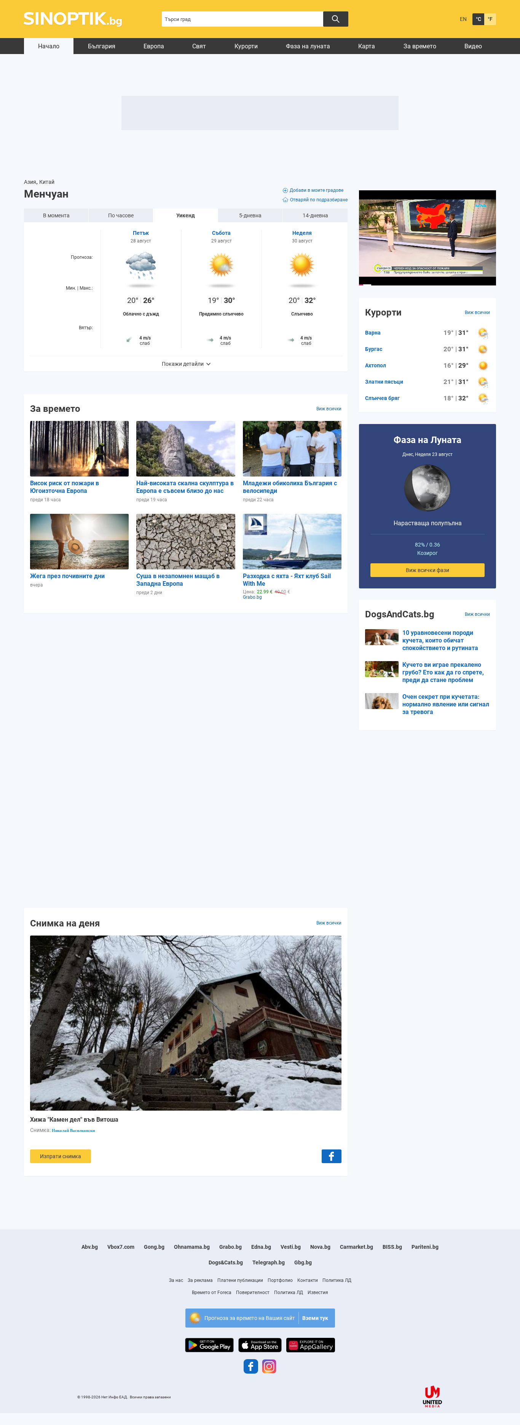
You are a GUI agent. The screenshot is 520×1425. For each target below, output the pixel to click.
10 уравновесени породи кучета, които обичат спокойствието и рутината (440, 640)
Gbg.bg (303, 1262)
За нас (176, 1280)
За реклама (200, 1280)
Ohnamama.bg (192, 1247)
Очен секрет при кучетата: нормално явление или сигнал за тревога (445, 704)
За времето (420, 46)
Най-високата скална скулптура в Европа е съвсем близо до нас (185, 487)
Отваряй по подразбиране (319, 199)
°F (490, 19)
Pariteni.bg (425, 1247)
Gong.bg (154, 1247)
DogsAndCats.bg (399, 614)
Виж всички (328, 408)
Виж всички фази (427, 570)
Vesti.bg (291, 1247)
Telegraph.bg (268, 1262)
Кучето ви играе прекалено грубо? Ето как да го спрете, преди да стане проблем (443, 672)
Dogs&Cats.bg (226, 1262)
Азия (30, 182)
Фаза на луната (308, 46)
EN (463, 19)
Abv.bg (89, 1247)
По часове (121, 215)
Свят (199, 46)
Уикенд (185, 215)
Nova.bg (320, 1247)
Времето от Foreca (211, 1292)
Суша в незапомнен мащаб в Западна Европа (178, 579)
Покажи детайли (183, 364)
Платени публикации (240, 1280)
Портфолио (280, 1280)
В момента (56, 215)
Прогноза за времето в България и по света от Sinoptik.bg (77, 19)
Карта (366, 46)
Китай (46, 182)
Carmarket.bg (356, 1247)
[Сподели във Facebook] (331, 1156)
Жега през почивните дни (67, 576)
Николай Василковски (73, 1130)
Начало (48, 46)
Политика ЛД (336, 1280)
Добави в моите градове (316, 190)
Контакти (307, 1280)
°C (478, 19)
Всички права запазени (150, 1397)
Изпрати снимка (60, 1156)
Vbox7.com (120, 1247)
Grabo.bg (230, 1247)
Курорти (246, 46)
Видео (473, 46)
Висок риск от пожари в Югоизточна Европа (64, 487)
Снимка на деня (65, 923)
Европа (154, 46)
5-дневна (250, 215)
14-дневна (315, 215)
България (101, 46)
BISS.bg (392, 1247)
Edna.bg (261, 1247)
